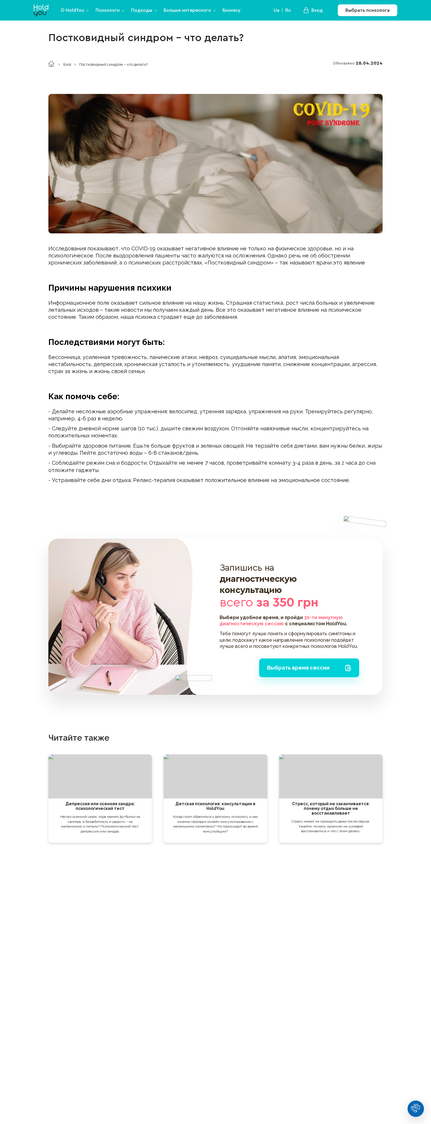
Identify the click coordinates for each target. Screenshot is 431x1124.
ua (276, 10)
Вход (317, 10)
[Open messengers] (416, 1109)
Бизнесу (232, 10)
